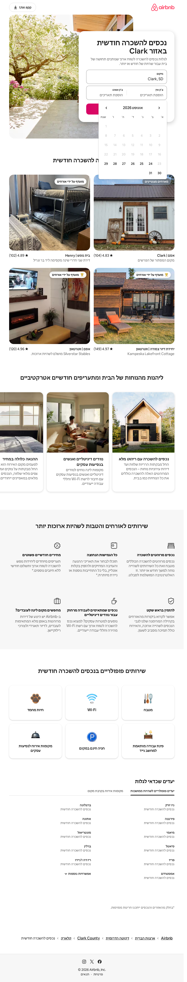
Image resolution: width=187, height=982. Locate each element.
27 (124, 164)
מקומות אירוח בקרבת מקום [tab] (105, 791)
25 (141, 164)
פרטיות (98, 974)
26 (133, 164)
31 (150, 173)
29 (106, 164)
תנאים (85, 974)
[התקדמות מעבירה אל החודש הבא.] (106, 108)
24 (150, 164)
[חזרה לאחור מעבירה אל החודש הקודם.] (159, 108)
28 (115, 164)
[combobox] (126, 79)
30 (159, 173)
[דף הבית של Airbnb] (162, 7)
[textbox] (147, 95)
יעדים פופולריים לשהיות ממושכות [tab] (152, 791)
